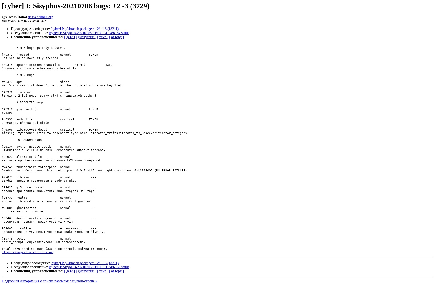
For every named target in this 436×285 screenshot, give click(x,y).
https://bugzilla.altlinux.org (28, 252)
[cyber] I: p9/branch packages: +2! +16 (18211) (85, 29)
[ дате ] (69, 37)
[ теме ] (102, 37)
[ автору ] (116, 37)
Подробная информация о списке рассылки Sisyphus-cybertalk (49, 281)
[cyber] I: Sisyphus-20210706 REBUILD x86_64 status (89, 33)
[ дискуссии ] (86, 37)
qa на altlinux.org (40, 17)
